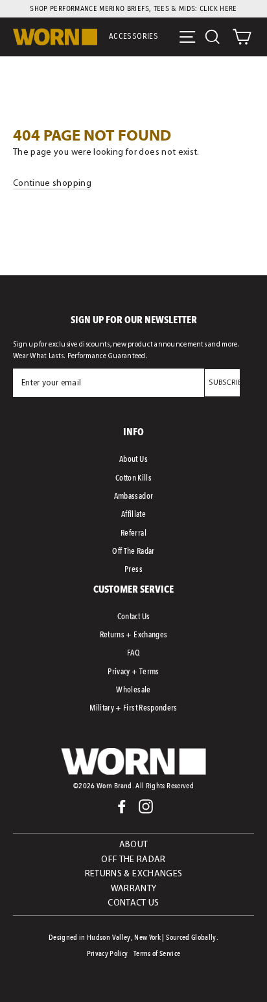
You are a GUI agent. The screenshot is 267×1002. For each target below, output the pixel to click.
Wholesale (133, 689)
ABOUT (133, 845)
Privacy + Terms (133, 671)
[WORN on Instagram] (146, 806)
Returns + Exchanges (134, 634)
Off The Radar (133, 551)
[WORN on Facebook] (122, 806)
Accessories (133, 36)
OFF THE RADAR (133, 860)
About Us (133, 459)
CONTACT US (133, 903)
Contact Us (133, 616)
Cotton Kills (133, 478)
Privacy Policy (107, 953)
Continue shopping (52, 183)
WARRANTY (134, 889)
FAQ (133, 652)
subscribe (227, 383)
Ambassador (134, 496)
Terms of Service (157, 953)
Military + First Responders (133, 707)
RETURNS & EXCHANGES (134, 874)
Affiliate (133, 514)
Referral (133, 533)
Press (133, 569)
